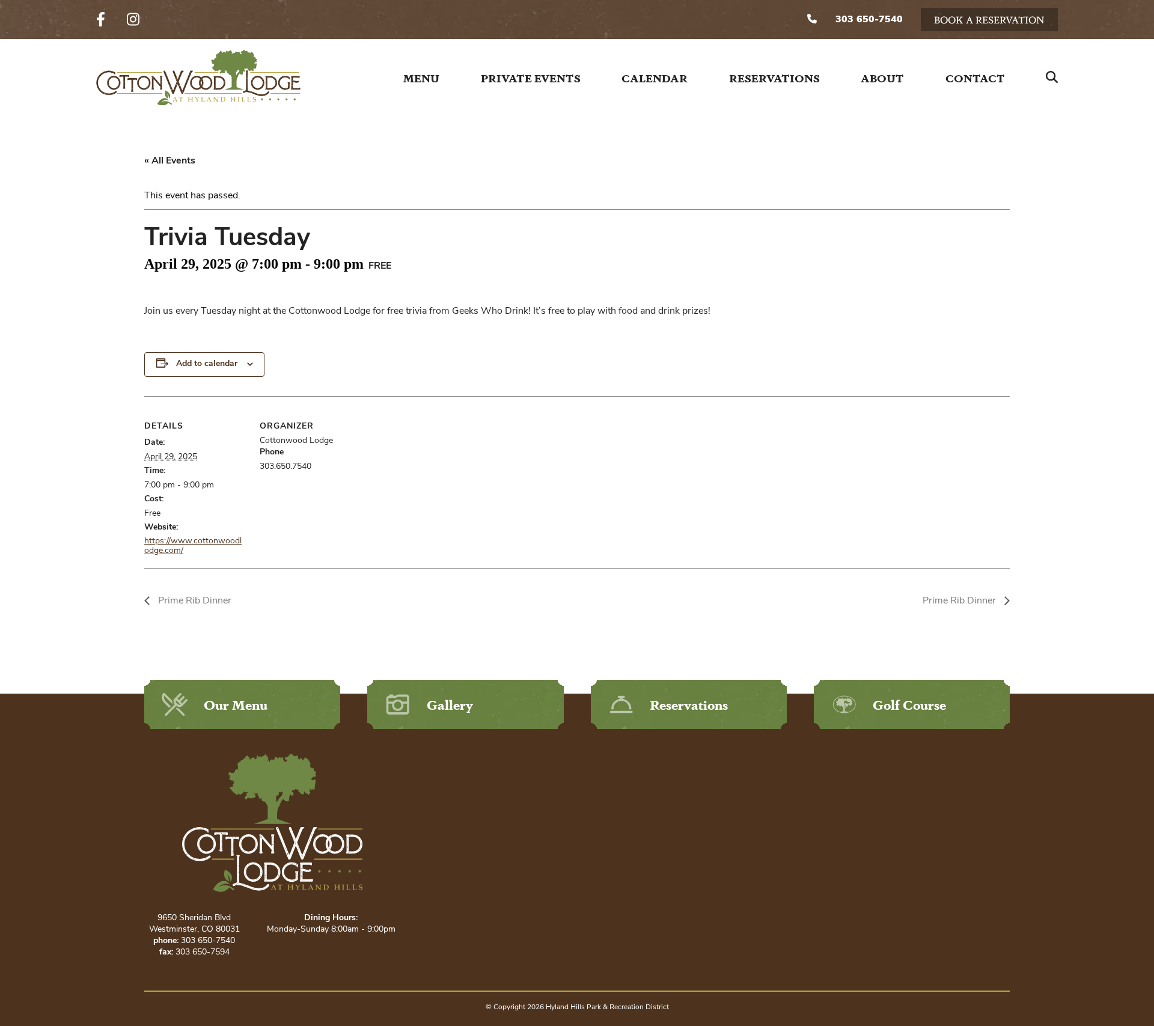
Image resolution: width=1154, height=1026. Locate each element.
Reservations (774, 77)
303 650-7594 (203, 952)
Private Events (531, 77)
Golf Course (909, 704)
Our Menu (235, 704)
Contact (975, 77)
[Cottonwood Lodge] (198, 78)
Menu (421, 77)
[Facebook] (100, 20)
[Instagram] (133, 20)
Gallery (450, 704)
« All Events (169, 161)
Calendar (654, 77)
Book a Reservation (989, 19)
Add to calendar (206, 363)
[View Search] (1052, 77)
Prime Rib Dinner (193, 601)
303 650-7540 (867, 20)
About (882, 77)
